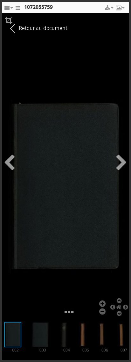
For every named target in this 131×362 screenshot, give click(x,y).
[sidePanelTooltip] (18, 9)
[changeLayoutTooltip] (8, 9)
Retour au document (42, 28)
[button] (108, 8)
